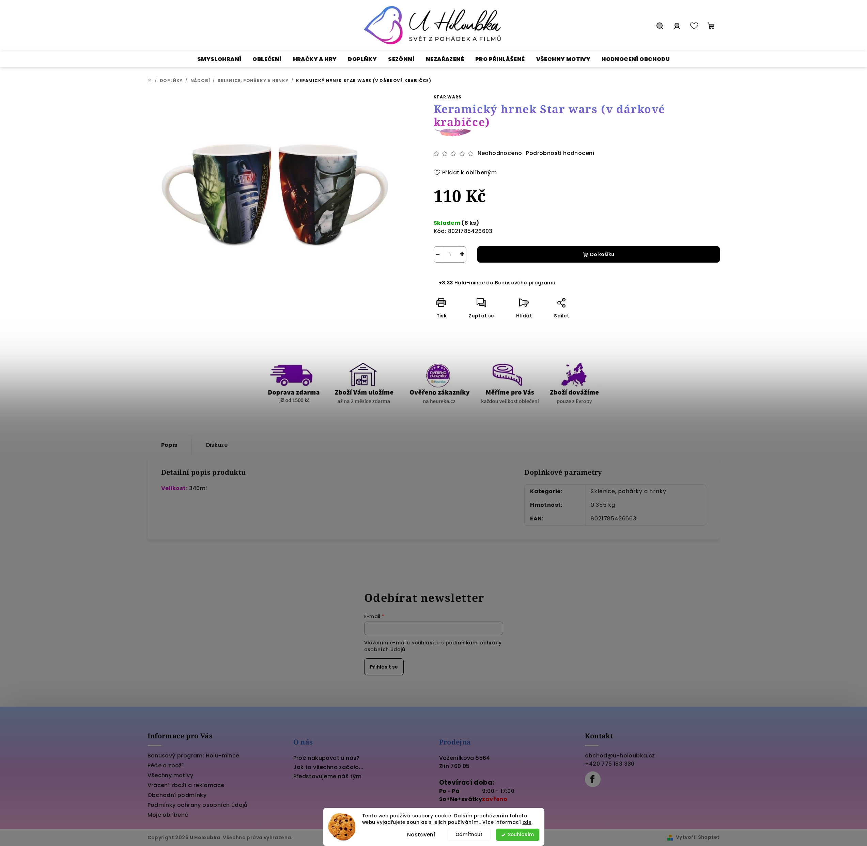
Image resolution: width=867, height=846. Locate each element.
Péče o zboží (166, 765)
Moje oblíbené (168, 815)
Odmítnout (468, 834)
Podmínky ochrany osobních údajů (198, 805)
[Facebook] (593, 779)
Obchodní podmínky (177, 795)
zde (527, 822)
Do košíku (602, 254)
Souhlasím (521, 834)
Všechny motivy (170, 775)
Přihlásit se (384, 666)
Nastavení (421, 834)
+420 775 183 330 (610, 764)
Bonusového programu (525, 282)
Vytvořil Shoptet (697, 837)
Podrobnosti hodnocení (560, 153)
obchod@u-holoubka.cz (620, 755)
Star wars (448, 97)
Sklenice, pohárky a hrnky (628, 491)
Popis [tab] (169, 445)
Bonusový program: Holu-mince (193, 755)
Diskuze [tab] (217, 445)
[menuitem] (219, 59)
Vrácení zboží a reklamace (186, 785)
